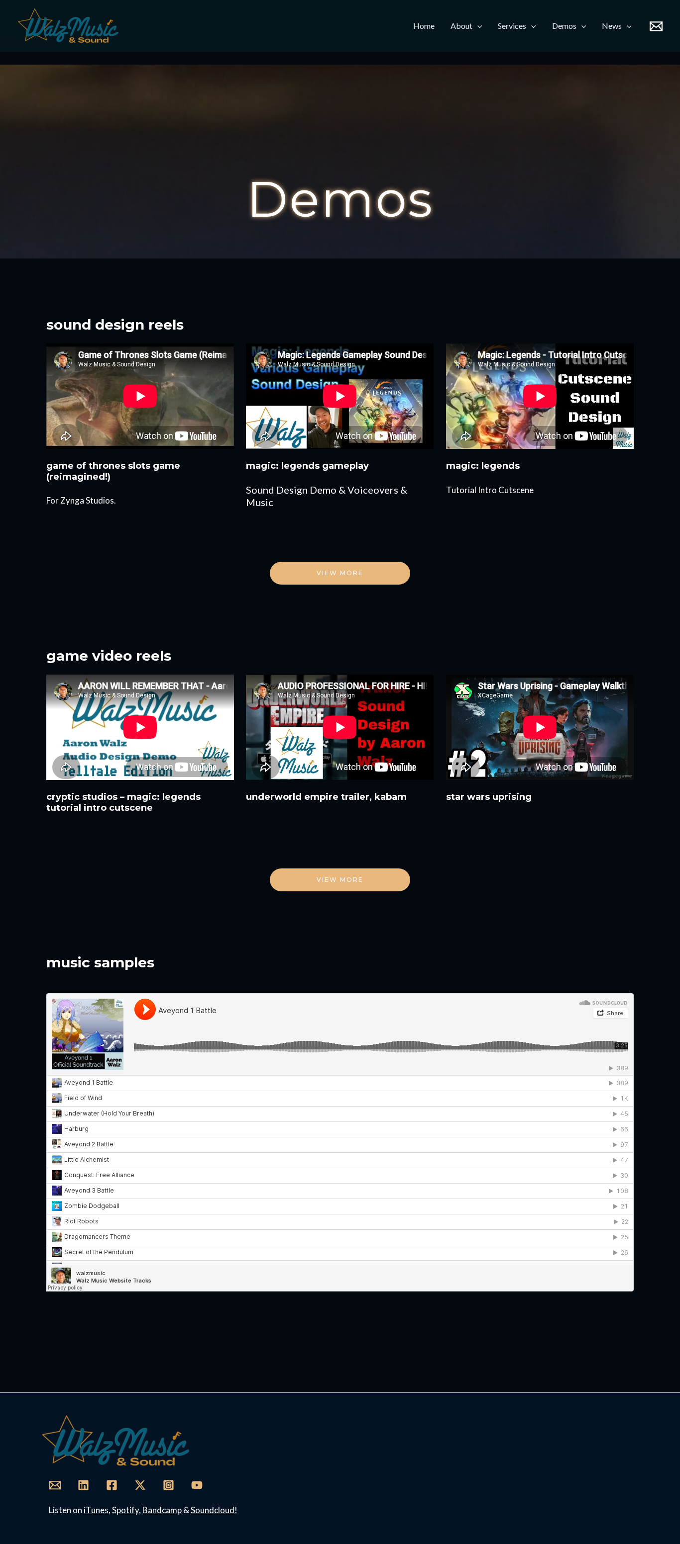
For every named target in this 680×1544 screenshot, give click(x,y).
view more (340, 573)
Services (512, 25)
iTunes (96, 1510)
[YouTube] (197, 1485)
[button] (477, 25)
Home (424, 25)
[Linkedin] (83, 1485)
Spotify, (126, 1510)
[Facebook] (111, 1485)
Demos (564, 25)
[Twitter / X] (140, 1485)
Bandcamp (162, 1510)
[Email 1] (656, 26)
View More (340, 879)
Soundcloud (212, 1510)
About (461, 25)
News (612, 25)
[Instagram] (168, 1485)
